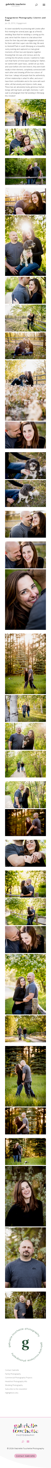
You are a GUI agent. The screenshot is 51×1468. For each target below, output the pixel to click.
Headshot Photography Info (16, 1381)
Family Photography (13, 1374)
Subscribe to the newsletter (16, 1389)
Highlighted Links (11, 1393)
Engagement (21, 23)
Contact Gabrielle (12, 1370)
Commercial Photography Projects (18, 1377)
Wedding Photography (14, 1385)
